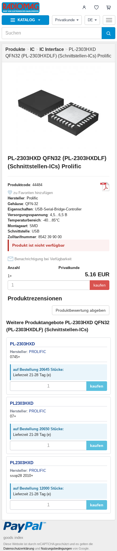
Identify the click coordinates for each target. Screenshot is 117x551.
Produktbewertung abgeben (81, 310)
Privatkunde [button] (65, 20)
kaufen (99, 285)
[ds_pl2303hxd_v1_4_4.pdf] (104, 186)
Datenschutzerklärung (18, 548)
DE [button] (90, 20)
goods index (13, 537)
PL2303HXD (22, 403)
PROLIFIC (37, 352)
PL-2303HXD (22, 343)
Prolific (32, 198)
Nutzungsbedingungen (56, 548)
